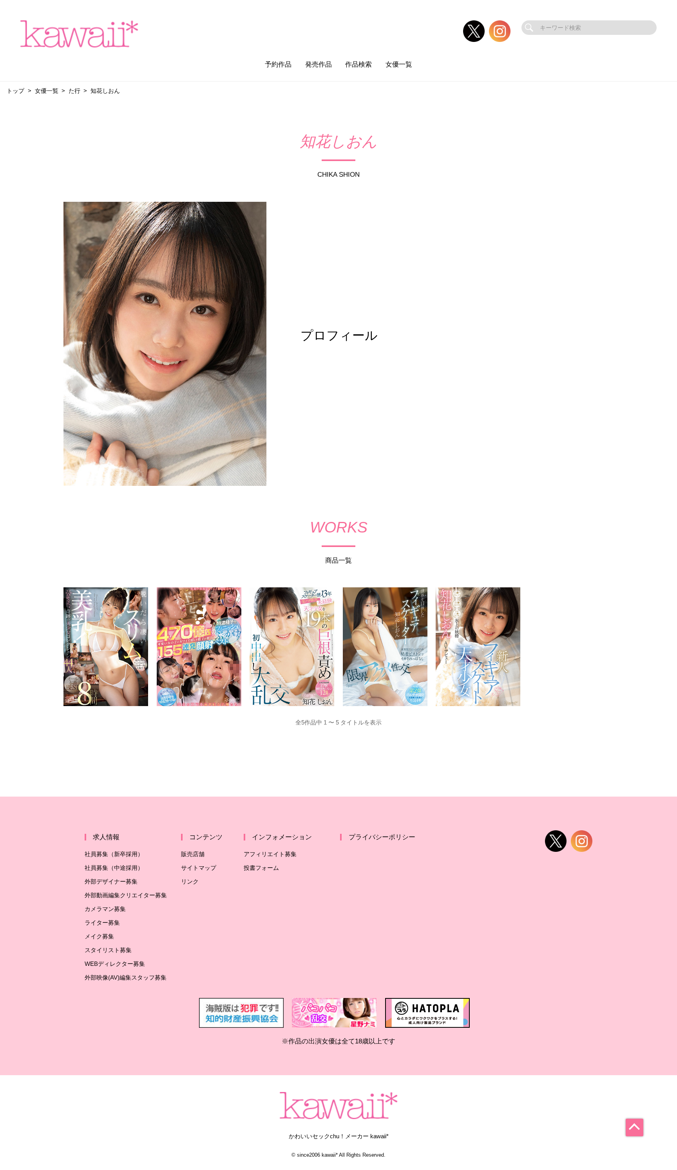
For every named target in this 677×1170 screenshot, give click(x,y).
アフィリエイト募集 (270, 854)
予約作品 (278, 64)
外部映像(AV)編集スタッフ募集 (126, 977)
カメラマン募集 (105, 909)
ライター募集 (102, 922)
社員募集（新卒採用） (114, 854)
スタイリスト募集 (108, 950)
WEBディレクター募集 (115, 963)
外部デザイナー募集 (111, 881)
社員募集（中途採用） (114, 867)
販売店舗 (193, 854)
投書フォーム (261, 867)
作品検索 (358, 64)
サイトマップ (198, 867)
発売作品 (318, 64)
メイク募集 (99, 936)
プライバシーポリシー (382, 837)
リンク (190, 881)
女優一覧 (399, 64)
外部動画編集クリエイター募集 (126, 895)
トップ (15, 90)
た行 (74, 90)
